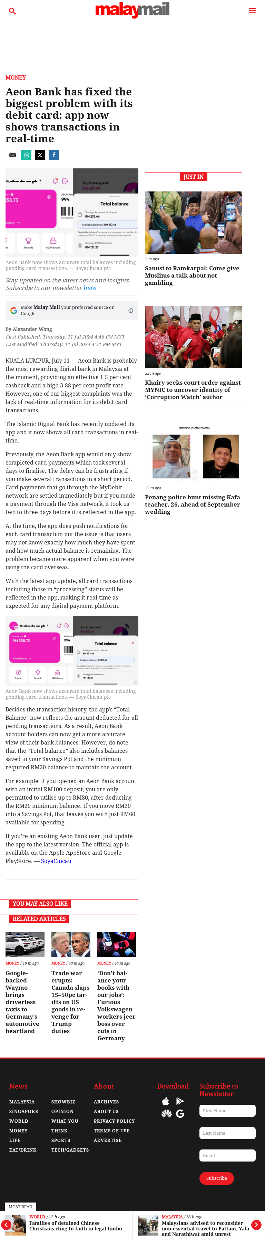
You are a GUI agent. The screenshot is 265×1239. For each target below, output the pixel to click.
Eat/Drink (23, 1150)
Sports (60, 1140)
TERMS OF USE (112, 1130)
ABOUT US (106, 1111)
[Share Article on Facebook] (54, 158)
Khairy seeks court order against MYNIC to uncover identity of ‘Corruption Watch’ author (193, 389)
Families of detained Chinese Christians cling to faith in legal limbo (75, 1225)
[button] (131, 310)
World (37, 1217)
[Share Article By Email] (12, 158)
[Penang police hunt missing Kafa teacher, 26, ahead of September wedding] (193, 451)
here (89, 287)
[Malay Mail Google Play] (180, 1106)
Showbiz (63, 1101)
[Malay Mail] (132, 16)
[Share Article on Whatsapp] (26, 158)
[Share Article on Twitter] (40, 158)
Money (16, 77)
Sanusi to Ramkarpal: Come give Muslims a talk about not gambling (192, 275)
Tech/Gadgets (70, 1150)
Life (15, 1140)
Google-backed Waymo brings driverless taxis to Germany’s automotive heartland (22, 1002)
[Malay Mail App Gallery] (166, 1118)
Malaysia (172, 1217)
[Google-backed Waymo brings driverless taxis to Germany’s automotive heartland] (25, 944)
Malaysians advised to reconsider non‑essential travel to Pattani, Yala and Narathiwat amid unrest (205, 1228)
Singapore (23, 1111)
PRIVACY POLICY (114, 1121)
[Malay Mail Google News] (180, 1118)
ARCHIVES (106, 1101)
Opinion (62, 1111)
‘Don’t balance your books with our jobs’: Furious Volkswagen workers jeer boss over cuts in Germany (116, 1006)
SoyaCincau (56, 861)
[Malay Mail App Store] (165, 1106)
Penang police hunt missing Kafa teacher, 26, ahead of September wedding (192, 504)
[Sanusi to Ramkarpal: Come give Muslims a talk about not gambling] (193, 222)
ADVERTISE (108, 1140)
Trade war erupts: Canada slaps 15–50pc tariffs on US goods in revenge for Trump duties (70, 1002)
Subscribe (216, 1178)
